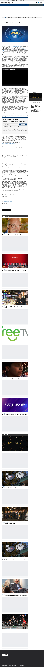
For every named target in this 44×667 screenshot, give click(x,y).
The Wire (8, 20)
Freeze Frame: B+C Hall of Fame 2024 (36, 114)
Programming (18, 4)
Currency (12, 4)
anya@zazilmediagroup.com (7, 201)
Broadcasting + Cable (14, 0)
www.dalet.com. (16, 194)
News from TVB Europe (34, 17)
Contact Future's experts (15, 658)
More (26, 4)
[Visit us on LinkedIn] (38, 2)
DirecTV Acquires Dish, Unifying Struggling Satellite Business (35, 106)
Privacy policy (24, 658)
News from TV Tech (26, 17)
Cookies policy (34, 658)
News (5, 4)
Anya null (4, 213)
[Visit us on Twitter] (36, 2)
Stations (8, 4)
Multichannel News (21, 0)
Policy (22, 4)
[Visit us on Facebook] (35, 2)
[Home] (2, 5)
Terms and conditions (5, 658)
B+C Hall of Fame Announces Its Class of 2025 (35, 103)
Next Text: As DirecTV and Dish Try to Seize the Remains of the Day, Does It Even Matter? (36, 110)
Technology (3, 20)
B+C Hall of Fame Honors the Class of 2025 (35, 99)
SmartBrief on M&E (18, 17)
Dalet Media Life (22, 48)
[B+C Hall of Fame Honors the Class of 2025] (35, 97)
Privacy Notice (5, 129)
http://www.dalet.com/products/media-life (9, 143)
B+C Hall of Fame (10, 17)
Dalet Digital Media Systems (16, 46)
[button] (41, 2)
